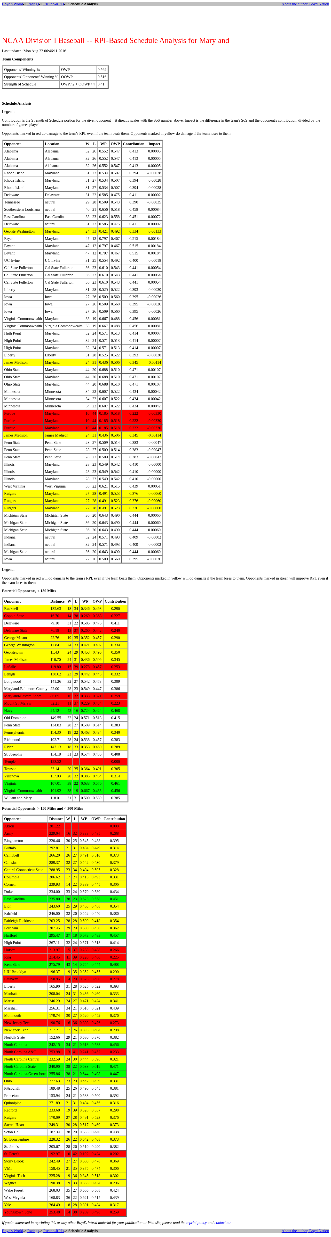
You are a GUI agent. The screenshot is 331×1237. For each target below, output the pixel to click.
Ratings (33, 4)
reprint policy (196, 1222)
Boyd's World (12, 4)
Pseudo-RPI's (53, 4)
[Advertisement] (165, 21)
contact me (222, 1222)
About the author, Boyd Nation (305, 4)
